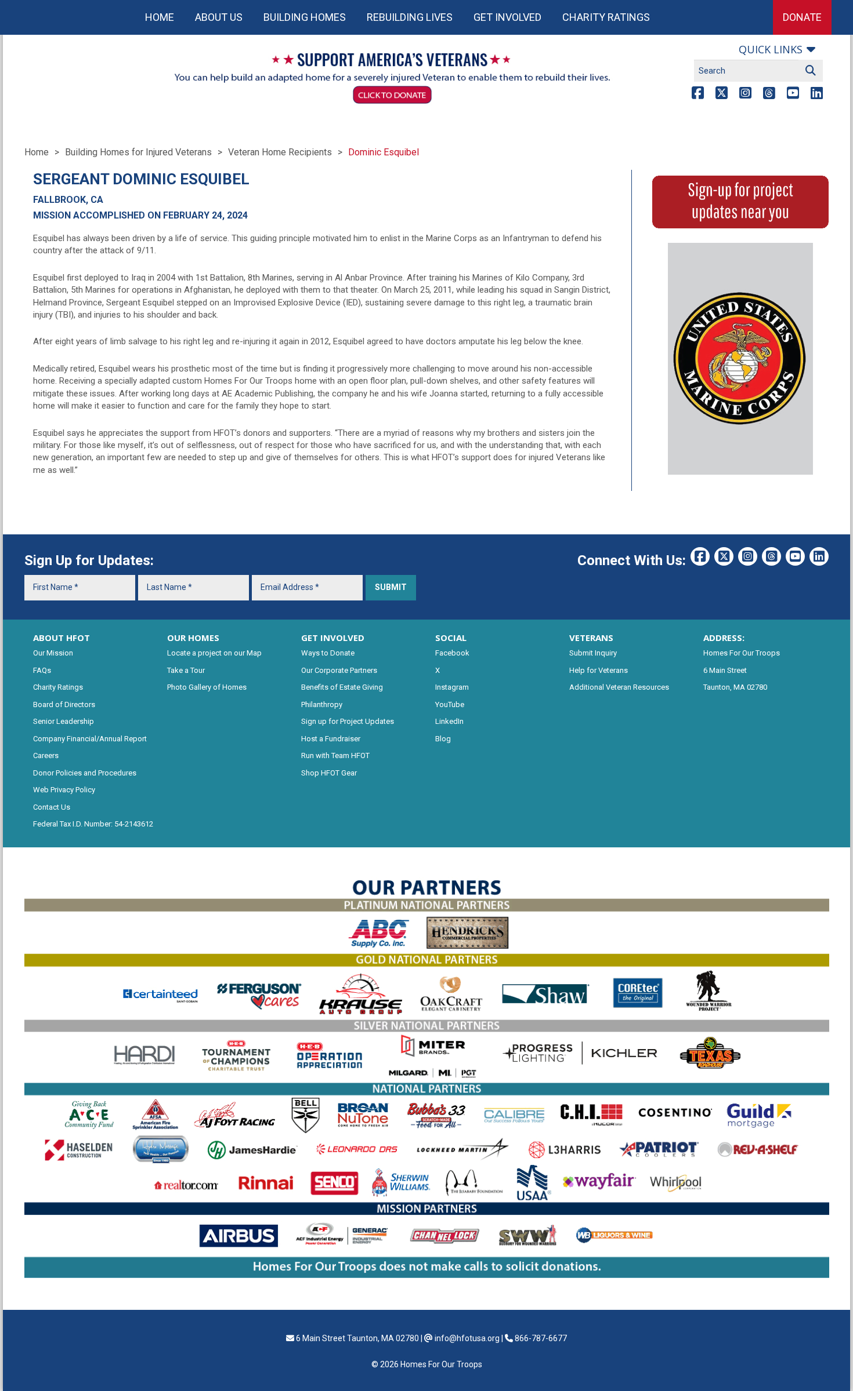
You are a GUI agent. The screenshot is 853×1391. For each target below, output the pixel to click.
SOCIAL (451, 637)
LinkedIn (449, 721)
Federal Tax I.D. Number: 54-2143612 (93, 824)
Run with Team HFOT (335, 755)
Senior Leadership (63, 721)
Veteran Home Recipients (280, 152)
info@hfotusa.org (467, 1338)
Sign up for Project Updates (347, 721)
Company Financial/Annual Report (90, 738)
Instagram (452, 687)
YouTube (449, 704)
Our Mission (53, 653)
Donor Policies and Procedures (84, 773)
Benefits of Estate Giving (342, 687)
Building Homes (304, 17)
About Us (219, 17)
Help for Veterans (598, 670)
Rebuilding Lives (410, 17)
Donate (802, 17)
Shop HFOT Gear (329, 773)
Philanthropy (321, 704)
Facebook (452, 653)
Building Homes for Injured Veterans (138, 152)
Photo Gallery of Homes (207, 687)
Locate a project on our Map (214, 653)
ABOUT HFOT (61, 637)
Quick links (771, 49)
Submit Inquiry (593, 653)
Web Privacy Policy (64, 789)
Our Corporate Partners (339, 670)
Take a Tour (186, 670)
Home (159, 17)
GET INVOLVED (332, 637)
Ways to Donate (328, 653)
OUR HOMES (193, 637)
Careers (46, 755)
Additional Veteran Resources (619, 687)
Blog (443, 738)
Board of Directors (64, 704)
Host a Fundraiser (330, 738)
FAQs (42, 670)
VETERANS (591, 637)
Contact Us (51, 807)
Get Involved (507, 17)
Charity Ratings (606, 17)
